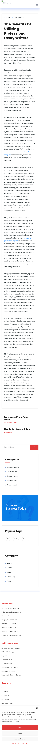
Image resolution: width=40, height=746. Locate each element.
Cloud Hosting (12, 472)
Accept (20, 727)
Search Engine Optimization (11, 635)
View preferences (20, 739)
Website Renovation (9, 627)
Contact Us (5, 695)
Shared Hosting (12, 480)
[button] (37, 708)
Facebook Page (7, 703)
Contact (9, 568)
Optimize (26, 539)
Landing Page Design (9, 624)
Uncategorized (20, 17)
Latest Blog (11, 577)
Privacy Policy (15, 743)
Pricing (9, 581)
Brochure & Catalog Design (11, 675)
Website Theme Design (10, 631)
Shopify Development (9, 620)
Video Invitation (7, 663)
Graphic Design (7, 660)
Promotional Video (8, 671)
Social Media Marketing (10, 667)
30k (8, 539)
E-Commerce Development (11, 612)
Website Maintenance (9, 616)
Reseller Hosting (12, 476)
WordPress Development (10, 608)
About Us (10, 563)
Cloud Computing (13, 467)
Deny (20, 733)
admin (8, 17)
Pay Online (5, 699)
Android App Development (11, 648)
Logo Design (6, 656)
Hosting (16, 539)
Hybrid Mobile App (8, 652)
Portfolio (5, 688)
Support (9, 572)
